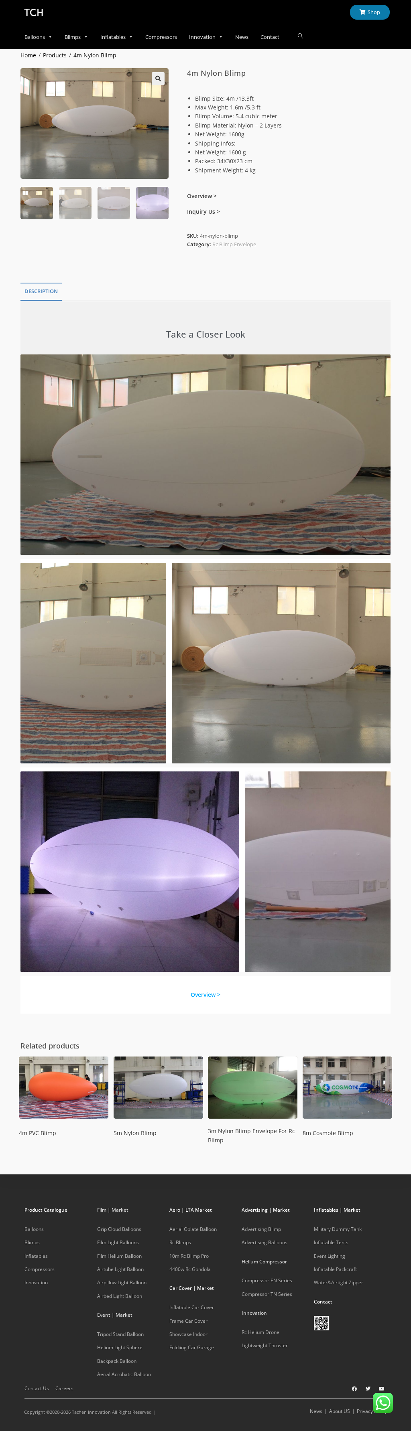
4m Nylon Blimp (94, 55)
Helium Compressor (264, 1261)
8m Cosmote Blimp (328, 1133)
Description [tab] (41, 291)
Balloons (34, 36)
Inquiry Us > (203, 211)
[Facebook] (354, 1389)
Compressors (161, 36)
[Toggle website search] (300, 36)
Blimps (73, 36)
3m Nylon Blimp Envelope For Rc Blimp (251, 1135)
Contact (269, 36)
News (241, 36)
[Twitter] (368, 1389)
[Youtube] (382, 1389)
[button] (158, 78)
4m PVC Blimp (37, 1133)
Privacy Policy (372, 1411)
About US (339, 1411)
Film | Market (112, 1209)
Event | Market (114, 1315)
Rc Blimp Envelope (234, 244)
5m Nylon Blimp (135, 1133)
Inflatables (113, 36)
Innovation (202, 36)
